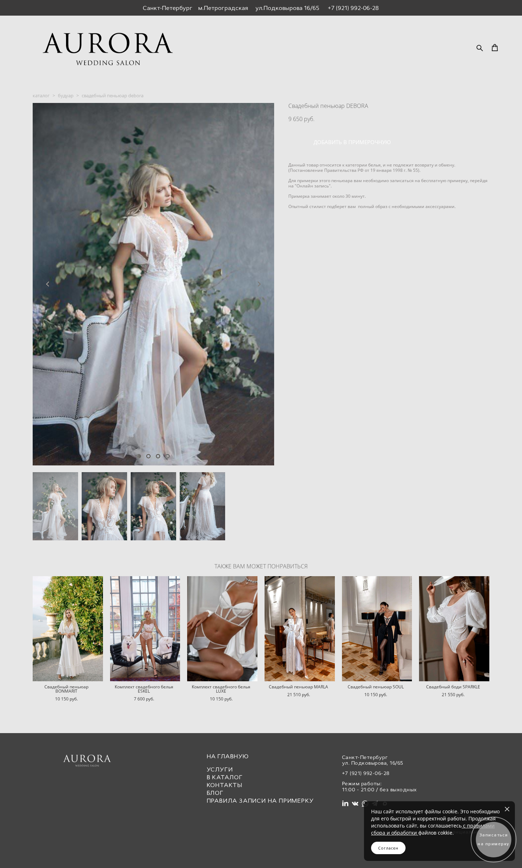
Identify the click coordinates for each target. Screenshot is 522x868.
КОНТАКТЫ (225, 785)
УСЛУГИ (220, 769)
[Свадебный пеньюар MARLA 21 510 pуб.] (300, 628)
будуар (66, 95)
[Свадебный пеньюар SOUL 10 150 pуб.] (377, 628)
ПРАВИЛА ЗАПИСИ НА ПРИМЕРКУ (260, 800)
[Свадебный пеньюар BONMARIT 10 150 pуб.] (68, 628)
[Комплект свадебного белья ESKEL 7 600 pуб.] (145, 628)
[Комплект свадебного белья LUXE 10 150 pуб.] (222, 628)
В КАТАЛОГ (225, 777)
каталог (41, 95)
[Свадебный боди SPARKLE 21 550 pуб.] (454, 628)
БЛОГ (215, 793)
